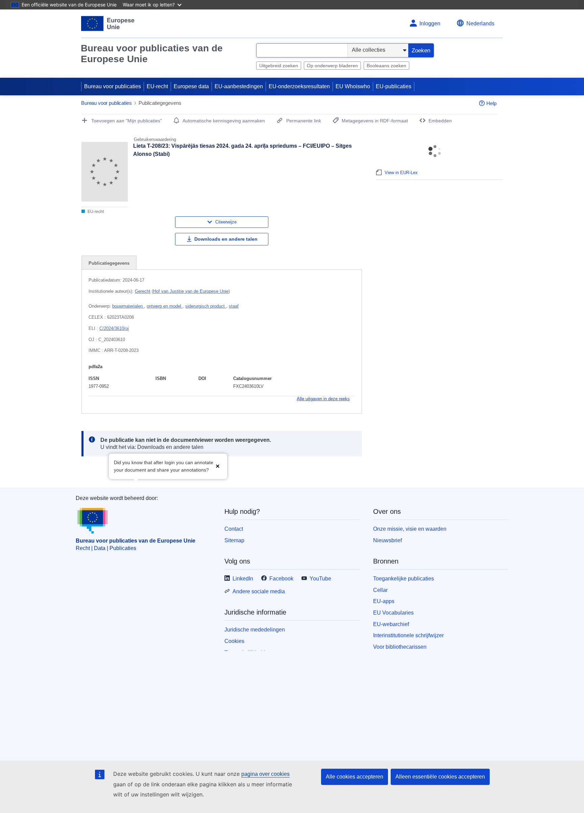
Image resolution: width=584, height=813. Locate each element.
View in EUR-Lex (401, 172)
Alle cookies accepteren (354, 777)
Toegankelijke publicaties (403, 578)
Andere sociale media (259, 591)
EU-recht (157, 86)
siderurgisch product (205, 306)
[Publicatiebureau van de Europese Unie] (108, 23)
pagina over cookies (265, 774)
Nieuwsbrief (387, 540)
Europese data (191, 86)
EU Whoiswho (353, 86)
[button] (217, 466)
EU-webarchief (391, 624)
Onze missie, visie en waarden (409, 529)
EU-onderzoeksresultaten (299, 86)
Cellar (380, 590)
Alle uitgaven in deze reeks (323, 398)
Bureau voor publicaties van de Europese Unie (152, 53)
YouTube (320, 578)
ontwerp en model (164, 306)
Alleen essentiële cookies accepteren (440, 777)
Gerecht (142, 291)
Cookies (234, 641)
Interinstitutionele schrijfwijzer (408, 635)
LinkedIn (243, 578)
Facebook (281, 578)
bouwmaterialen (128, 306)
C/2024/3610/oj (114, 328)
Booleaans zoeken (386, 65)
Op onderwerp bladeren (332, 65)
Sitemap (234, 540)
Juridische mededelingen (254, 629)
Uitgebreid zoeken (278, 65)
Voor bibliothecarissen (400, 647)
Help (491, 103)
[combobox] (302, 50)
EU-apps (383, 601)
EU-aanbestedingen (239, 86)
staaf (234, 306)
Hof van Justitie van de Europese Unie (190, 291)
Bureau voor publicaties (112, 86)
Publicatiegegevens (109, 263)
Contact (233, 529)
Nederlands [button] (480, 23)
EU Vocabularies (393, 613)
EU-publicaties (393, 86)
